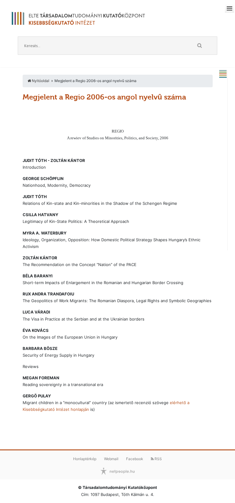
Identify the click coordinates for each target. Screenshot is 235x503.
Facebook (134, 458)
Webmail (111, 458)
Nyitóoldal (40, 80)
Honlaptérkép (84, 458)
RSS (158, 458)
